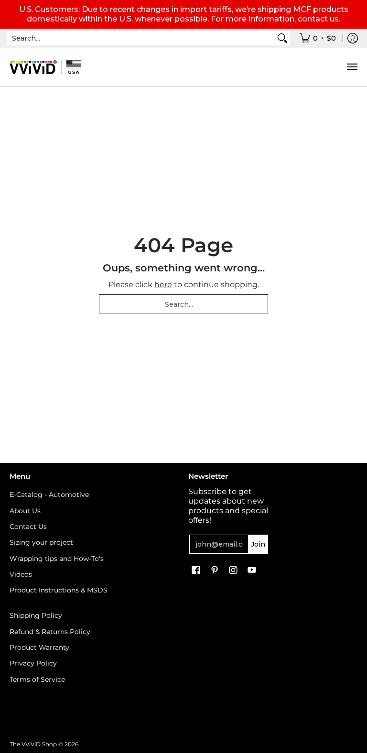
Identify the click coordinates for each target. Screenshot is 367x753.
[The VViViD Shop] (45, 67)
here (163, 284)
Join (258, 544)
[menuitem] (317, 38)
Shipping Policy (36, 615)
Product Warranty (39, 647)
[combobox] (141, 38)
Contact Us (28, 526)
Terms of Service (37, 679)
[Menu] (351, 67)
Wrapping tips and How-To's (57, 558)
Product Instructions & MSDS (59, 590)
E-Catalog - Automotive (49, 494)
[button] (196, 570)
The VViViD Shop (33, 744)
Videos (21, 574)
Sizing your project (41, 542)
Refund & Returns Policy (50, 631)
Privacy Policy (33, 663)
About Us (25, 510)
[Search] (282, 38)
